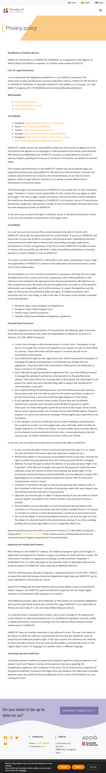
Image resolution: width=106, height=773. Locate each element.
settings (23, 770)
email (43, 746)
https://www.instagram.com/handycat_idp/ (47, 137)
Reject (78, 767)
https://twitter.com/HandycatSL (38, 130)
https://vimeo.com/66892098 (36, 126)
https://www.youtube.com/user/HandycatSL (45, 133)
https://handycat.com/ (25, 101)
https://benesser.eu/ (24, 108)
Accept (64, 767)
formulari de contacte (31, 533)
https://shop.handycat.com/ (28, 105)
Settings (93, 767)
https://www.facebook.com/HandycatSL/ (45, 123)
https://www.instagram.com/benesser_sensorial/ (38, 140)
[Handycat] (13, 10)
